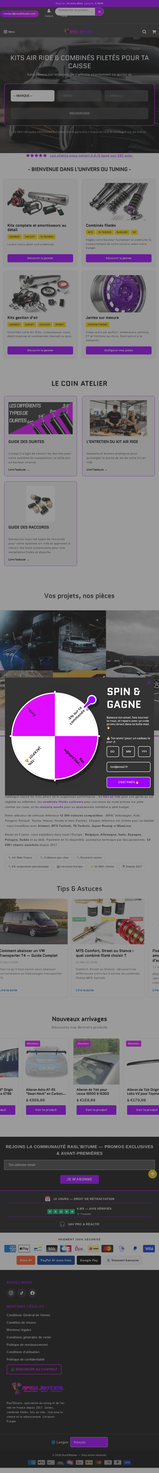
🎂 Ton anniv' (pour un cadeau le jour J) (128, 740)
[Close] (149, 682)
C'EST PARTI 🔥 (128, 782)
